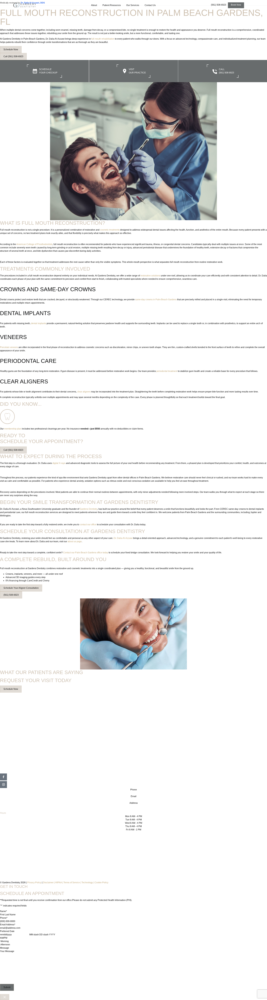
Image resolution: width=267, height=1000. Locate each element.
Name (3, 911)
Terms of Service (71, 882)
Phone (3, 918)
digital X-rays (58, 463)
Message (4, 948)
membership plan (12, 429)
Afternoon (5, 944)
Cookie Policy (101, 882)
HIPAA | (59, 882)
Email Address (7, 924)
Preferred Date (7, 931)
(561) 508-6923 (218, 5)
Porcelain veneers (9, 347)
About (94, 5)
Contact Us (150, 5)
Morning (5, 941)
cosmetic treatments (110, 230)
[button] (236, 5)
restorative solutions (150, 275)
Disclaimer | (49, 882)
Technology (87, 882)
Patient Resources (111, 5)
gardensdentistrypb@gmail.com (133, 799)
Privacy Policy (34, 882)
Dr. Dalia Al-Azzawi (123, 538)
